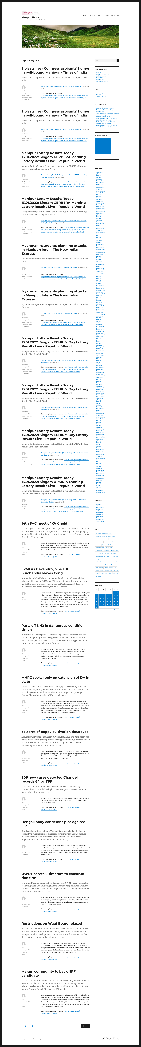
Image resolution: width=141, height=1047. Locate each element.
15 (114, 598)
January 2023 (99, 246)
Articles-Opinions (100, 536)
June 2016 (98, 381)
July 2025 (98, 194)
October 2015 (99, 395)
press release (112, 567)
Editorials (113, 542)
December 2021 (100, 268)
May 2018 (98, 341)
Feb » (114, 610)
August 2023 (99, 234)
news (102, 564)
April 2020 (99, 302)
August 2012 (99, 460)
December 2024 (100, 206)
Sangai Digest (99, 570)
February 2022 (100, 264)
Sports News (104, 573)
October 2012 (99, 456)
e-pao (23, 554)
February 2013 (100, 449)
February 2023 (100, 244)
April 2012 (99, 466)
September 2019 (100, 314)
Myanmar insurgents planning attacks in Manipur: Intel (59, 267)
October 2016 (99, 374)
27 (107, 604)
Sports (97, 573)
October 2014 (99, 415)
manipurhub (99, 559)
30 (117, 604)
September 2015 (100, 396)
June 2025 (99, 196)
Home (85, 15)
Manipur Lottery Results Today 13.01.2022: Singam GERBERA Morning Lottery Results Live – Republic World (54, 157)
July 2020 (98, 297)
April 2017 (99, 364)
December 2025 (100, 186)
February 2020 (100, 306)
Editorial (107, 542)
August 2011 (99, 480)
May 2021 (98, 280)
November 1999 (100, 492)
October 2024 (99, 210)
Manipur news (25, 99)
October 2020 (99, 292)
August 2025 (99, 193)
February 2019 (100, 326)
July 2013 (98, 441)
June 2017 (98, 360)
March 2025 (99, 201)
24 (96, 604)
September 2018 (100, 335)
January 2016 (99, 389)
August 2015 (99, 398)
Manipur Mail (99, 516)
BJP (97, 539)
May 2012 (98, 465)
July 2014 (98, 420)
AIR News (98, 533)
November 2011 (100, 475)
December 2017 (100, 350)
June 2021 (98, 278)
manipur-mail (114, 556)
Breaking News (103, 539)
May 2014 (98, 424)
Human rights (114, 550)
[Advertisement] (103, 146)
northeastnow (99, 567)
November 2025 (100, 187)
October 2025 (99, 189)
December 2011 (100, 473)
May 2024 (98, 218)
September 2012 (100, 458)
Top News (115, 573)
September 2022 (100, 252)
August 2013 (99, 439)
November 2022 (100, 249)
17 (96, 601)
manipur (31, 97)
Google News (25, 95)
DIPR (97, 542)
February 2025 (100, 203)
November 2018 (100, 331)
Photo (106, 567)
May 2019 (98, 321)
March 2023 (99, 242)
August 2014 (99, 419)
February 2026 (100, 182)
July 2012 (98, 461)
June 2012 (98, 463)
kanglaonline (99, 556)
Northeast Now (100, 79)
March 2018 (99, 345)
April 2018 (99, 343)
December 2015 (100, 391)
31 (96, 607)
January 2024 (99, 225)
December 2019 (100, 309)
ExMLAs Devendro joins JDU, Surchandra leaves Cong (46, 571)
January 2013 (99, 451)
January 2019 (99, 328)
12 (103, 598)
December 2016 (100, 371)
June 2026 (99, 175)
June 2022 (99, 258)
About (99, 15)
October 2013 (99, 436)
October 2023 (99, 230)
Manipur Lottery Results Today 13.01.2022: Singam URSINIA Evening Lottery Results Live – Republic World (53, 482)
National (114, 562)
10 (96, 598)
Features (104, 544)
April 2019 (99, 323)
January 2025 (99, 205)
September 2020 (100, 294)
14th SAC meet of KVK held (44, 523)
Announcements (106, 533)
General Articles (100, 547)
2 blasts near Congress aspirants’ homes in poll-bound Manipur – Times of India (56, 70)
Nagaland (107, 562)
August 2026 (99, 172)
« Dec (99, 610)
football (110, 544)
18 (100, 601)
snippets (116, 570)
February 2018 (100, 347)
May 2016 (98, 383)
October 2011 (99, 477)
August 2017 (99, 357)
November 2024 (100, 208)
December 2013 (100, 432)
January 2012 (99, 472)
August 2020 (99, 295)
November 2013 (100, 434)
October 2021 (99, 271)
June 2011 (98, 484)
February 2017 (100, 367)
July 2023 (98, 235)
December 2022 (100, 247)
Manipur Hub (99, 514)
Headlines (106, 550)
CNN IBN (98, 504)
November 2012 (100, 454)
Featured (98, 544)
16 (117, 598)
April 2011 (98, 487)
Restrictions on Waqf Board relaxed (52, 923)
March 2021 (99, 283)
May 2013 (98, 444)
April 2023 (99, 240)
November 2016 (100, 372)
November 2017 (100, 352)
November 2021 (100, 270)
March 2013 (99, 448)
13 (107, 598)
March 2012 (99, 468)
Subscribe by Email (101, 96)
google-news (25, 140)
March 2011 (99, 489)
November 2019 (100, 311)
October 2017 (99, 353)
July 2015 (98, 400)
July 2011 (98, 482)
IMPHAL (101, 553)
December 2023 (100, 227)
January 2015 (99, 410)
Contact (106, 15)
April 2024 (99, 220)
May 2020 (98, 300)
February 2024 (100, 223)
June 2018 (98, 340)
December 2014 (100, 412)
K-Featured (113, 553)
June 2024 (99, 217)
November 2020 (100, 290)
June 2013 (98, 442)
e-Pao (23, 552)
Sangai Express (100, 521)
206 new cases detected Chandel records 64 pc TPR (50, 779)
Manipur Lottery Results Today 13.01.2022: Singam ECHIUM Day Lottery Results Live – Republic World (55, 342)
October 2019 (99, 312)
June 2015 (98, 401)
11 (100, 598)
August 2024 (99, 213)
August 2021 (99, 275)
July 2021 (98, 276)
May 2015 (98, 403)
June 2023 (98, 237)
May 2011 (98, 485)
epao (23, 547)
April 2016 (99, 384)
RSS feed (98, 94)
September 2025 (100, 191)
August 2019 (99, 316)
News (91, 15)
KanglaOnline (99, 78)
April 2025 (99, 199)
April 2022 (99, 261)
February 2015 (100, 408)
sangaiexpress (108, 570)
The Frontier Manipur (102, 81)
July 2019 (98, 318)
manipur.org (115, 15)
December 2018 (100, 329)
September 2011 (100, 478)
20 (107, 601)
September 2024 (100, 211)
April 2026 (99, 179)
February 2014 (100, 429)
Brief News (112, 539)
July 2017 (98, 359)
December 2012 (100, 453)
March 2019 (99, 324)
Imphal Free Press (101, 76)
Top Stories (98, 576)
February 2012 (100, 470)
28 (110, 604)
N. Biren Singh (99, 562)
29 (114, 604)
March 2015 (99, 407)
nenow (97, 564)
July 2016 (98, 379)
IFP (96, 553)
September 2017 (100, 355)
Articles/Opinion (110, 536)
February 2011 (99, 490)
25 (100, 604)
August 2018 (99, 336)
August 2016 (99, 377)
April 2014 (99, 425)
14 (110, 598)
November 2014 (100, 413)
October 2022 (99, 251)
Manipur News (30, 17)
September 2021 (100, 273)
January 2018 (99, 348)
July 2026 (98, 174)
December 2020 (100, 288)
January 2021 (99, 287)
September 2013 (100, 437)
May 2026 (98, 177)
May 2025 (98, 198)
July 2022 (98, 256)
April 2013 (98, 446)
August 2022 (99, 254)
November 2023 (100, 228)
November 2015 (100, 393)
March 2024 (99, 222)
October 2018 (99, 333)
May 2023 (98, 239)
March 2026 (99, 181)
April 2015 (99, 405)
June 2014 (98, 422)
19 (103, 601)
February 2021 (100, 285)
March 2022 (99, 263)
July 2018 (98, 338)
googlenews (25, 90)
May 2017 (98, 362)
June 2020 (99, 299)
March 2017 (99, 365)
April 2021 (99, 282)
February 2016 (100, 388)
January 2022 (99, 266)
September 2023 (100, 232)
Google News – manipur (102, 74)
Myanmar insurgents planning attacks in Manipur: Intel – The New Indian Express (54, 250)
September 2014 (100, 417)
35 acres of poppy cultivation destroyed (55, 732)
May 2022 (98, 259)
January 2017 (99, 369)
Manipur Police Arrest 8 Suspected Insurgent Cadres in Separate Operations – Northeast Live (107, 109)
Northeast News (109, 564)
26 (103, 604)
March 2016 (99, 386)
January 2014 (99, 431)
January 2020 (99, 307)
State (110, 573)
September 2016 (100, 376)
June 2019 (98, 319)
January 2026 (99, 184)
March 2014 (99, 427)
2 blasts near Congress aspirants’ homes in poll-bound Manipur (61, 86)
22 (114, 601)
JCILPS (107, 553)
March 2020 (99, 304)
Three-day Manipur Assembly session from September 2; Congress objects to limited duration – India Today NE (107, 115)
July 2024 (98, 215)
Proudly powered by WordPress (39, 1039)
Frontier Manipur (100, 507)
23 (117, 601)
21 (110, 601)
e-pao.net (98, 72)
